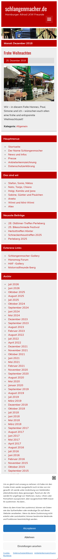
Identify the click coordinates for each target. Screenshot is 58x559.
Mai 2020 (14, 381)
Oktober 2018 (16, 408)
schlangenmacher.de (26, 8)
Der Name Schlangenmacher (25, 150)
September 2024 (18, 307)
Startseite (14, 146)
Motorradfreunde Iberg (22, 267)
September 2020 (18, 373)
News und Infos (17, 154)
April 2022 (14, 342)
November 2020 (18, 369)
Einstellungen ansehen (29, 546)
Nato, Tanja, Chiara (20, 187)
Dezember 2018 (18, 404)
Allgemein (22, 126)
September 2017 (18, 428)
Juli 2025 (13, 299)
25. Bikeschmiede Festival (23, 227)
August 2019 (16, 393)
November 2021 (18, 350)
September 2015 (18, 470)
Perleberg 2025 (17, 238)
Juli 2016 (13, 451)
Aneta (12, 198)
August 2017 (16, 431)
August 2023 (16, 327)
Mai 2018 (14, 420)
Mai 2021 (14, 361)
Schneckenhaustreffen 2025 (25, 234)
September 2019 (18, 389)
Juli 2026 (13, 284)
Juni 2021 (14, 358)
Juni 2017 (14, 435)
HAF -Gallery (16, 263)
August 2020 (16, 377)
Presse (12, 158)
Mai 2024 (14, 315)
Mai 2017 (14, 439)
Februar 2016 (16, 459)
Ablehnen (29, 537)
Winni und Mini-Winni (21, 202)
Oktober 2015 (16, 466)
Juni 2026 (14, 288)
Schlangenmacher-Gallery (24, 255)
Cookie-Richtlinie (7, 554)
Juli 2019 (13, 396)
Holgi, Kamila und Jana (21, 190)
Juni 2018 (14, 416)
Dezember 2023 (18, 319)
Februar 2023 (16, 330)
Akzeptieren (29, 528)
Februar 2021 (16, 365)
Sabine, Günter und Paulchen (25, 194)
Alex (11, 206)
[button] (54, 478)
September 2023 (18, 323)
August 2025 (16, 295)
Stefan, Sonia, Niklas (20, 183)
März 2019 (14, 400)
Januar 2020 (15, 385)
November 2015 (18, 462)
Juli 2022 (13, 338)
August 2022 (16, 334)
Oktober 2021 (16, 354)
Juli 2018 (13, 412)
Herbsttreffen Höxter (20, 231)
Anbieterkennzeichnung (45, 553)
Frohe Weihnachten (17, 53)
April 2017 (14, 443)
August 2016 (16, 447)
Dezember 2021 (18, 346)
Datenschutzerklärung (23, 553)
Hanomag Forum (18, 259)
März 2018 (14, 424)
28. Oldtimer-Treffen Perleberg (26, 223)
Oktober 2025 (16, 292)
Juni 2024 (14, 311)
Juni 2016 (14, 455)
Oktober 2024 (16, 303)
